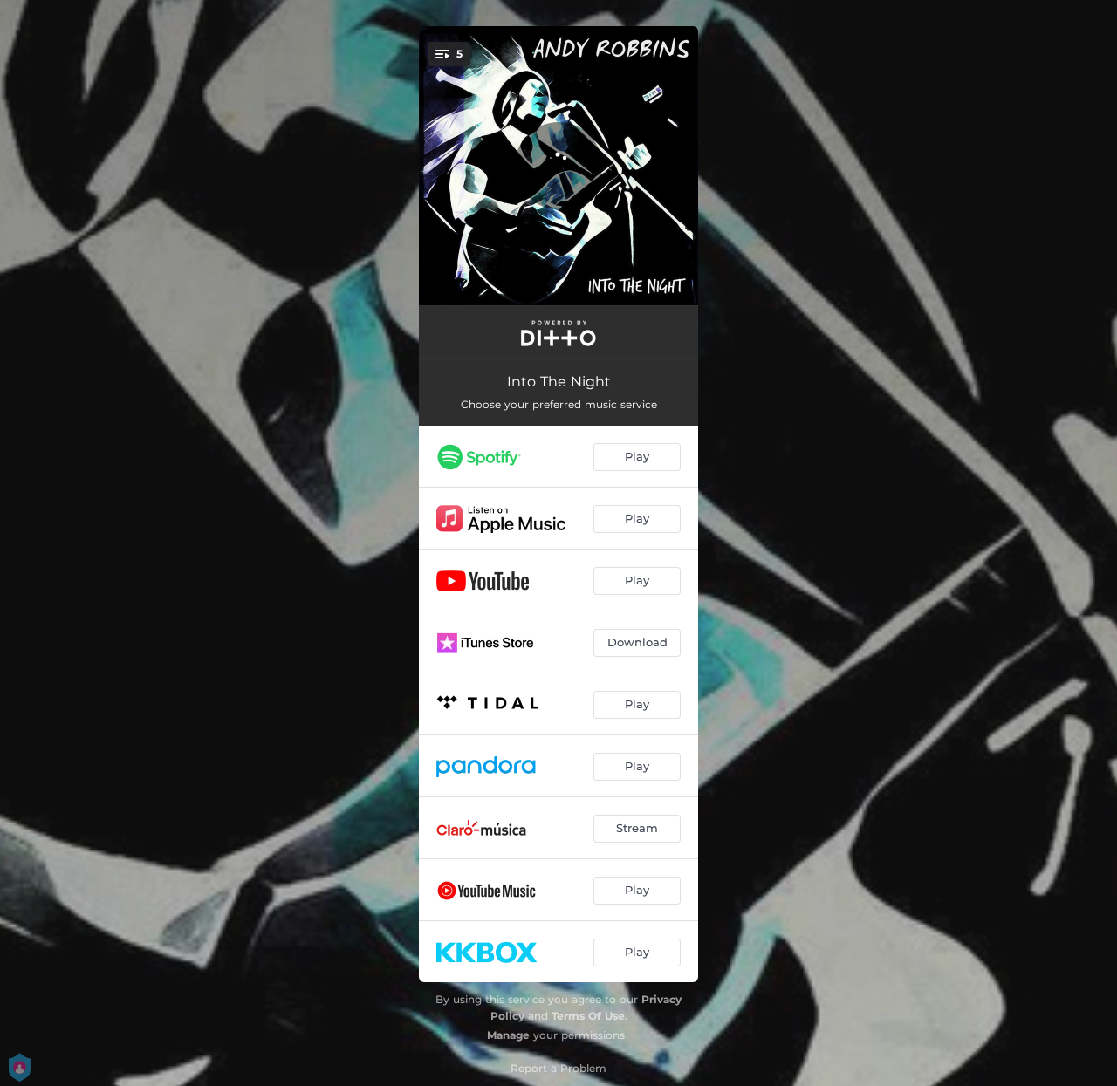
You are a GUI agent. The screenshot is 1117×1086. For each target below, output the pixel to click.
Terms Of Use (588, 1015)
